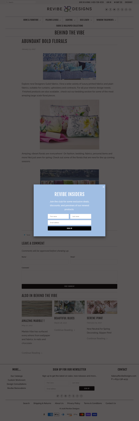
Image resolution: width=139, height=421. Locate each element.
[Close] (103, 187)
